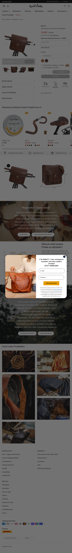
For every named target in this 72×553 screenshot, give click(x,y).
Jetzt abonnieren (51, 283)
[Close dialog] (64, 257)
